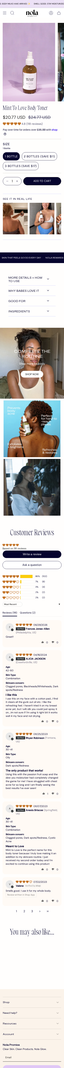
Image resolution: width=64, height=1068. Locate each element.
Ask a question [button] (32, 565)
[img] (24, 624)
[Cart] (59, 13)
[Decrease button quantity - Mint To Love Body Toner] (6, 181)
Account (8, 1034)
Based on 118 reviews (14, 548)
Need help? (10, 1012)
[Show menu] (4, 13)
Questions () (27, 612)
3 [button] (32, 911)
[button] (12, 124)
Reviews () (9, 612)
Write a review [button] (32, 554)
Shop (6, 1002)
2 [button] (24, 911)
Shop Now (32, 374)
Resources (10, 1023)
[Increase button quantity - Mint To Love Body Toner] (18, 181)
